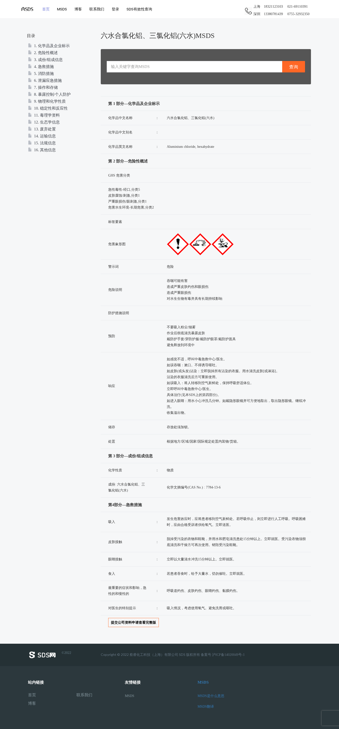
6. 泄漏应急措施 (47, 80)
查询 (293, 67)
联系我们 (96, 9)
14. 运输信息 (44, 136)
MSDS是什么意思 (211, 696)
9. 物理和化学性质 (49, 101)
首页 (46, 9)
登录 (115, 9)
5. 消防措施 (43, 73)
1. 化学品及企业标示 (51, 46)
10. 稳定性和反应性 (50, 108)
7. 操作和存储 (45, 87)
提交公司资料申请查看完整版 (133, 622)
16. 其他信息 (44, 150)
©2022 (66, 653)
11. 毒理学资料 (46, 115)
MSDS (62, 9)
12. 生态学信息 (46, 122)
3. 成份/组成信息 (48, 60)
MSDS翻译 (206, 706)
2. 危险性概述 (45, 53)
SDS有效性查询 (139, 9)
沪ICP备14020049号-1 (228, 655)
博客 (78, 9)
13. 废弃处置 (44, 129)
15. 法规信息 (44, 143)
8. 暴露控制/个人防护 (52, 94)
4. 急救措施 (43, 66)
